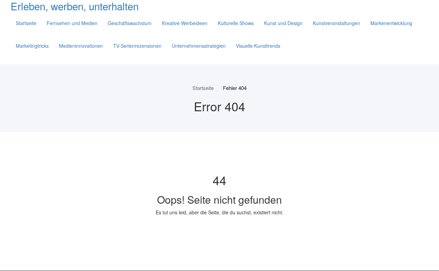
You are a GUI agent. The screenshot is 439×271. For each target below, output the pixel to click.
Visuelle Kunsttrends (258, 45)
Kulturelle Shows (236, 23)
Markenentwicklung (391, 23)
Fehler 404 (235, 87)
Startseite (26, 23)
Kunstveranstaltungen (336, 23)
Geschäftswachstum (130, 23)
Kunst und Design (283, 23)
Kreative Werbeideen (184, 23)
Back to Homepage (220, 228)
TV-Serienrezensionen (137, 45)
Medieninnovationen (81, 45)
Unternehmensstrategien (199, 45)
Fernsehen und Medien (72, 23)
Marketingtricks (32, 45)
